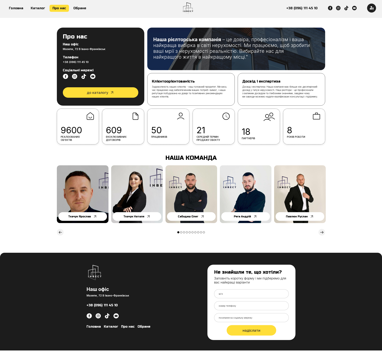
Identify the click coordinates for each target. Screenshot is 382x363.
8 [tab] (198, 232)
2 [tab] (181, 232)
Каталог (38, 8)
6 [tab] (192, 232)
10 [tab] (204, 232)
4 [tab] (187, 232)
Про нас (59, 8)
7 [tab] (195, 232)
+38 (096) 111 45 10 (302, 8)
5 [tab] (190, 232)
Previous (60, 232)
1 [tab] (178, 232)
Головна (16, 8)
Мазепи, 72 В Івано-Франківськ (84, 49)
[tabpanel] (82, 194)
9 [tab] (201, 232)
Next (321, 232)
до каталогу (97, 92)
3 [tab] (184, 232)
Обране (79, 8)
